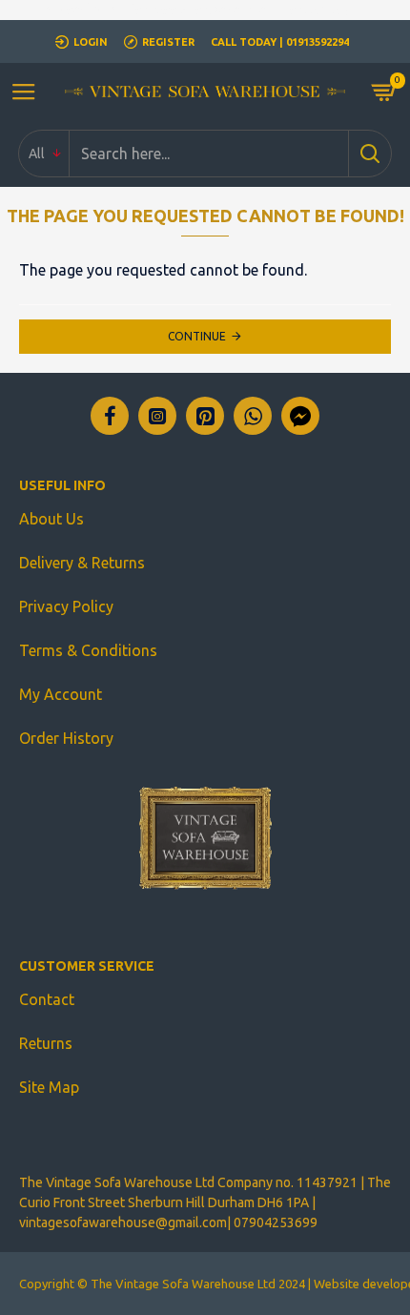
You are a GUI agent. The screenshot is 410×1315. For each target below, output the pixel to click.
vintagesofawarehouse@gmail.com (123, 1222)
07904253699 (276, 1222)
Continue (197, 336)
